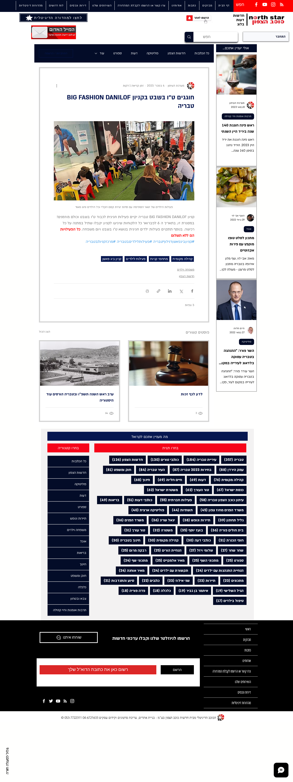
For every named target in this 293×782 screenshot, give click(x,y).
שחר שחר (231, 550)
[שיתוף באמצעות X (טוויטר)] (181, 291)
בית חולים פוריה (226, 530)
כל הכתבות (202, 53)
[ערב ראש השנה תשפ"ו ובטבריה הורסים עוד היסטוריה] (79, 363)
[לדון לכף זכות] (168, 363)
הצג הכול (44, 332)
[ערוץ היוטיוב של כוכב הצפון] (265, 4)
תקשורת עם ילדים (168, 570)
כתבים (149, 580)
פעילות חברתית (174, 500)
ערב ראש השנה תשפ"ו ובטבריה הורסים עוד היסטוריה (80, 397)
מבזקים (247, 639)
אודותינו (246, 661)
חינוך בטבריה (124, 540)
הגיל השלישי (228, 590)
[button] (101, 5)
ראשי (248, 629)
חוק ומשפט (117, 469)
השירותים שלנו (243, 682)
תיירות (205, 580)
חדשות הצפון (176, 53)
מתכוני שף (134, 560)
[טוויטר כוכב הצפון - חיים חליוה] (51, 701)
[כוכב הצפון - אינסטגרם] (72, 701)
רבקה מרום (132, 550)
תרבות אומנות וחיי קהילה (238, 116)
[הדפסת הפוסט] (147, 291)
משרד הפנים (128, 520)
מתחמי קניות (159, 259)
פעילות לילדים (136, 259)
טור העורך (196, 489)
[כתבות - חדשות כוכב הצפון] (65, 701)
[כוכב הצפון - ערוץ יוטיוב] (58, 701)
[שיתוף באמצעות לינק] (158, 291)
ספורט (117, 53)
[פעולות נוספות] (56, 85)
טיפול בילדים (228, 600)
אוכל (249, 229)
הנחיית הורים (166, 550)
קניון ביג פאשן (111, 259)
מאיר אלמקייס (168, 560)
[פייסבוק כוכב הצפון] (256, 4)
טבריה (232, 459)
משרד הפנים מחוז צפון (221, 510)
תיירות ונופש (195, 520)
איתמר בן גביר (192, 590)
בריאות (108, 500)
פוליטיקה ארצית (146, 510)
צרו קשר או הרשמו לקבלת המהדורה (231, 671)
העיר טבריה (150, 469)
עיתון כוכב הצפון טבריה (220, 500)
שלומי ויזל (199, 550)
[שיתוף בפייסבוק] (192, 291)
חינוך (140, 479)
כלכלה (160, 590)
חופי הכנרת (230, 540)
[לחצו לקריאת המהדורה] (30, 18)
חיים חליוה (168, 479)
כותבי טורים (163, 459)
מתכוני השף (203, 560)
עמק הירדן (230, 469)
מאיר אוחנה (130, 570)
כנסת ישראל (229, 489)
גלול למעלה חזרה (7, 761)
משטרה (161, 530)
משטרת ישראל (161, 489)
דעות (134, 53)
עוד (102, 53)
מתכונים (232, 580)
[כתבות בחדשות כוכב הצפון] (282, 4)
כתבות (247, 650)
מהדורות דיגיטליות (241, 703)
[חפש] (189, 37)
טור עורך (133, 530)
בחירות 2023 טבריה (191, 469)
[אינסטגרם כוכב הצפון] (273, 4)
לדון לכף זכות (192, 394)
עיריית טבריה (200, 459)
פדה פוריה (132, 590)
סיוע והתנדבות (117, 580)
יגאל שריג (162, 520)
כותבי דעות (138, 500)
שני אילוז (177, 580)
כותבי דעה (197, 540)
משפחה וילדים (185, 269)
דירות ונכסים (244, 692)
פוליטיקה (152, 53)
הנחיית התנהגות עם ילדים (218, 570)
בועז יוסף (190, 530)
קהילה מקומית (183, 259)
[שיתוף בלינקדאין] (170, 291)
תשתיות (181, 510)
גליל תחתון (229, 520)
